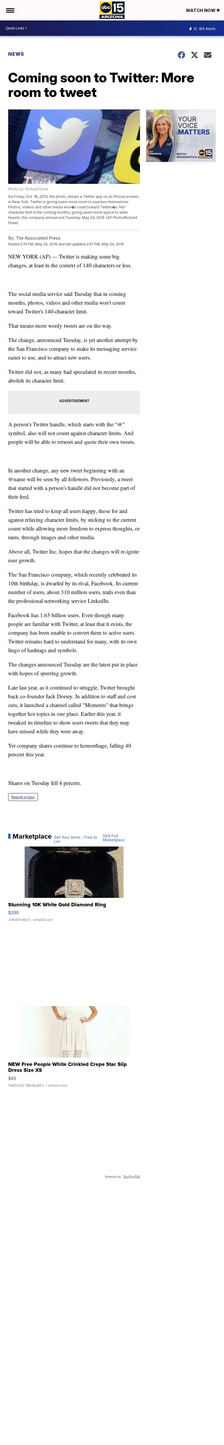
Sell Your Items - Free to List (75, 839)
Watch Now (201, 10)
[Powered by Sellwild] (131, 1177)
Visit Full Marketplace (114, 838)
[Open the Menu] (9, 10)
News (16, 54)
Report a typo (23, 797)
